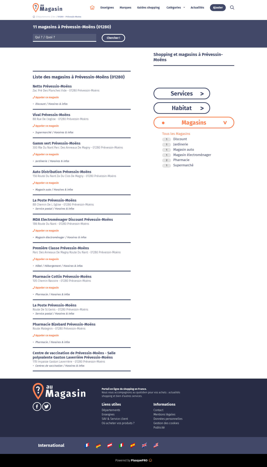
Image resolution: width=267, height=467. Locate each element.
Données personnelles (167, 419)
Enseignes (108, 414)
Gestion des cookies (166, 423)
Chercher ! (113, 38)
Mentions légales (164, 414)
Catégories (174, 7)
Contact (158, 410)
